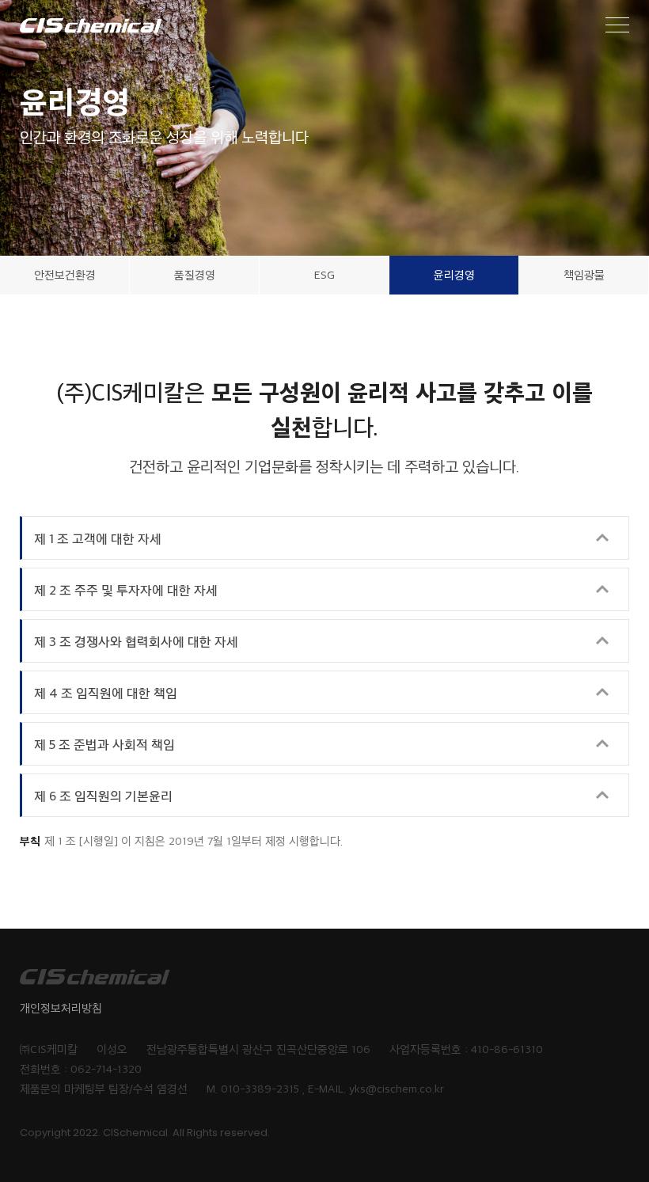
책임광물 (584, 275)
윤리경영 (454, 275)
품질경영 (194, 275)
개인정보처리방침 (61, 1008)
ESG (324, 275)
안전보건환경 (65, 275)
